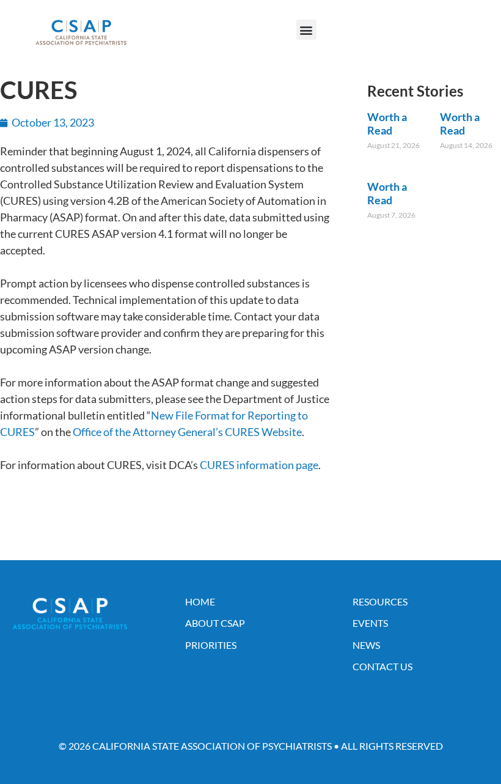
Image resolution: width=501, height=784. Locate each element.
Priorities (210, 645)
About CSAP (215, 623)
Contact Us (382, 666)
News (366, 645)
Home (200, 601)
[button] (306, 30)
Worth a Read (387, 123)
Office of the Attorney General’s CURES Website (187, 431)
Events (370, 623)
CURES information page (259, 465)
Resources (380, 601)
